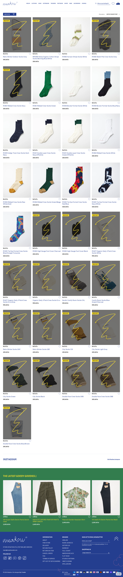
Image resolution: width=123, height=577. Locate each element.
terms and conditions (99, 544)
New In (28, 3)
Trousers (53, 3)
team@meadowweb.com (10, 550)
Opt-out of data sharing (51, 561)
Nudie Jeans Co (67, 543)
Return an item (48, 550)
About (45, 540)
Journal (84, 3)
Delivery (46, 545)
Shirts (66, 3)
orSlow (65, 540)
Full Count (66, 550)
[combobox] (103, 3)
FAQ (44, 556)
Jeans (39, 3)
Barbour (65, 548)
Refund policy (48, 548)
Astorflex (66, 545)
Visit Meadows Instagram (113, 459)
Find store (46, 543)
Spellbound (66, 564)
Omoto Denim (67, 561)
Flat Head (65, 556)
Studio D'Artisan (68, 558)
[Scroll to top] (116, 538)
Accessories (77, 3)
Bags (70, 3)
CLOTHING (34, 3)
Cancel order (48, 553)
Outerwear (46, 3)
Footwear (60, 3)
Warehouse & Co (68, 553)
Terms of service (49, 558)
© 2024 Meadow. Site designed (14, 572)
